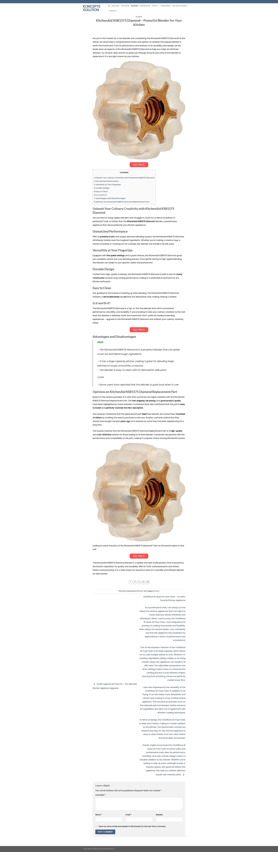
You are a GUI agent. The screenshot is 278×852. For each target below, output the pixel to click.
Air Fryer (115, 6)
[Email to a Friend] (139, 582)
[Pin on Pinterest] (143, 582)
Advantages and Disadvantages (110, 198)
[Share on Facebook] (130, 582)
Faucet (155, 6)
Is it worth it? (100, 195)
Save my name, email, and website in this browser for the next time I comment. (132, 826)
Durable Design (101, 188)
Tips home (125, 6)
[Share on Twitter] (135, 582)
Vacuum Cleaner (179, 6)
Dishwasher (145, 6)
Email (128, 814)
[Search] (109, 6)
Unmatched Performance (106, 181)
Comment (100, 795)
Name (98, 814)
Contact (113, 11)
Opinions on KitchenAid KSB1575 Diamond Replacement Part (122, 201)
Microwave (166, 6)
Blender (134, 6)
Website (159, 814)
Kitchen (156, 591)
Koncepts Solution (91, 8)
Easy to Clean (101, 191)
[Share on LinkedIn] (148, 582)
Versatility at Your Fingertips (107, 184)
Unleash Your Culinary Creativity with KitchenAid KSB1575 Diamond (124, 177)
